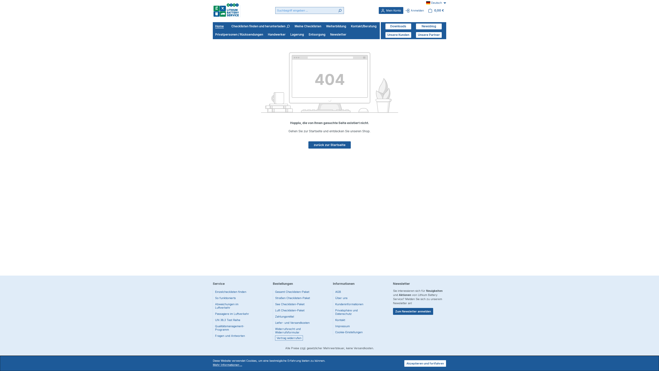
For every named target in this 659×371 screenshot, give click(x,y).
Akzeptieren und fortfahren (425, 363)
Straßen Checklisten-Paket (292, 298)
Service (219, 283)
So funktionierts (225, 298)
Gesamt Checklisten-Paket (292, 292)
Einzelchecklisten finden (230, 292)
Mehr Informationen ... (227, 365)
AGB (338, 292)
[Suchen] (340, 10)
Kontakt (340, 320)
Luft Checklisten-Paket (289, 310)
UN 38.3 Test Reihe (227, 320)
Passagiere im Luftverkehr (232, 314)
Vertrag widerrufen (289, 338)
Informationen (344, 283)
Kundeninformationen (349, 304)
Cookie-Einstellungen (349, 332)
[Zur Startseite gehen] (226, 10)
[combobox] (305, 10)
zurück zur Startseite (329, 145)
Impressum (342, 326)
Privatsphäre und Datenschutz (346, 312)
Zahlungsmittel (284, 316)
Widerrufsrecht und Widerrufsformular (288, 330)
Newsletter (401, 283)
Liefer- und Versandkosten (292, 322)
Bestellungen (283, 283)
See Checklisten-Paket (289, 304)
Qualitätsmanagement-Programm (229, 327)
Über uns (341, 298)
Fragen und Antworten (230, 336)
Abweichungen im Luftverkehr (226, 305)
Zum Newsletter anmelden (413, 311)
